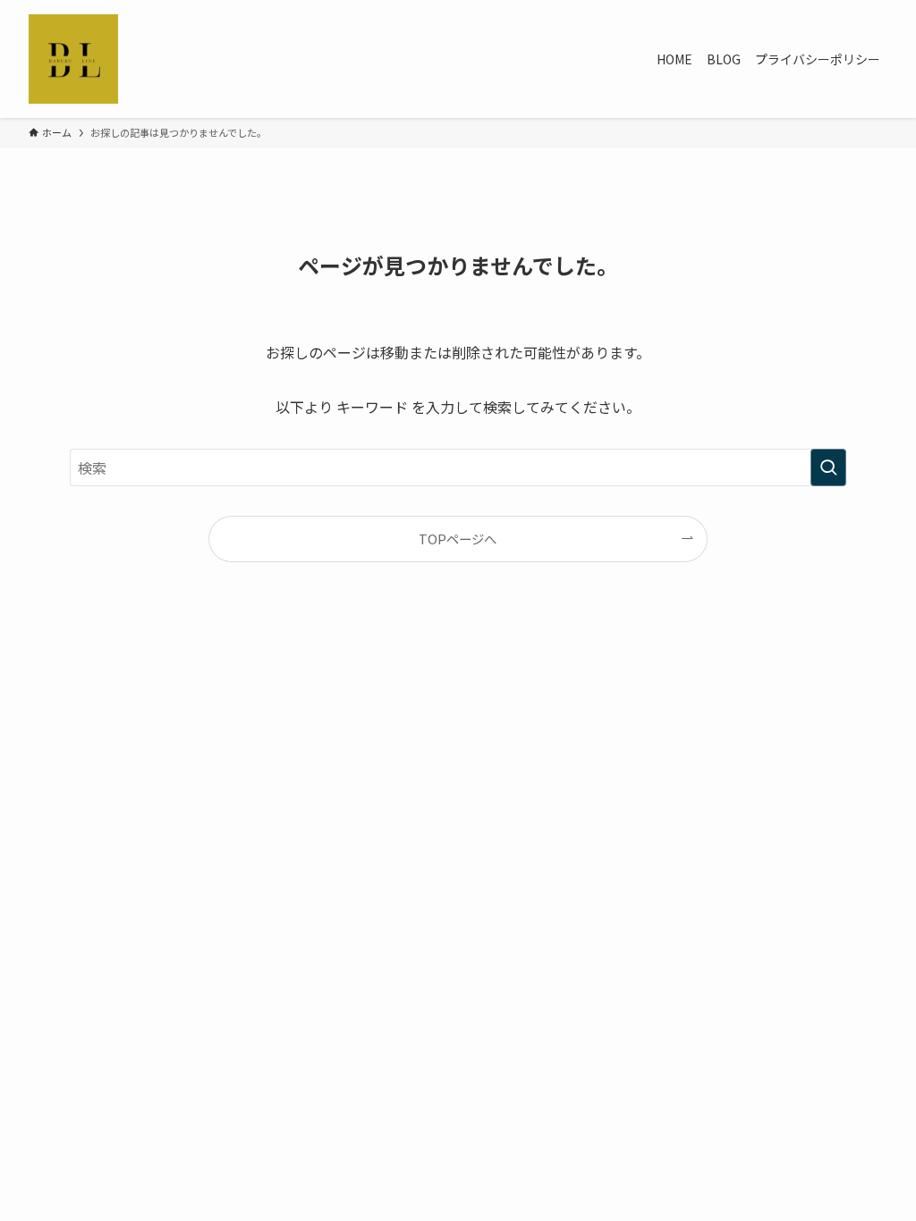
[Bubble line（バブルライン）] (73, 59)
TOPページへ (457, 538)
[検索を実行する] (828, 467)
